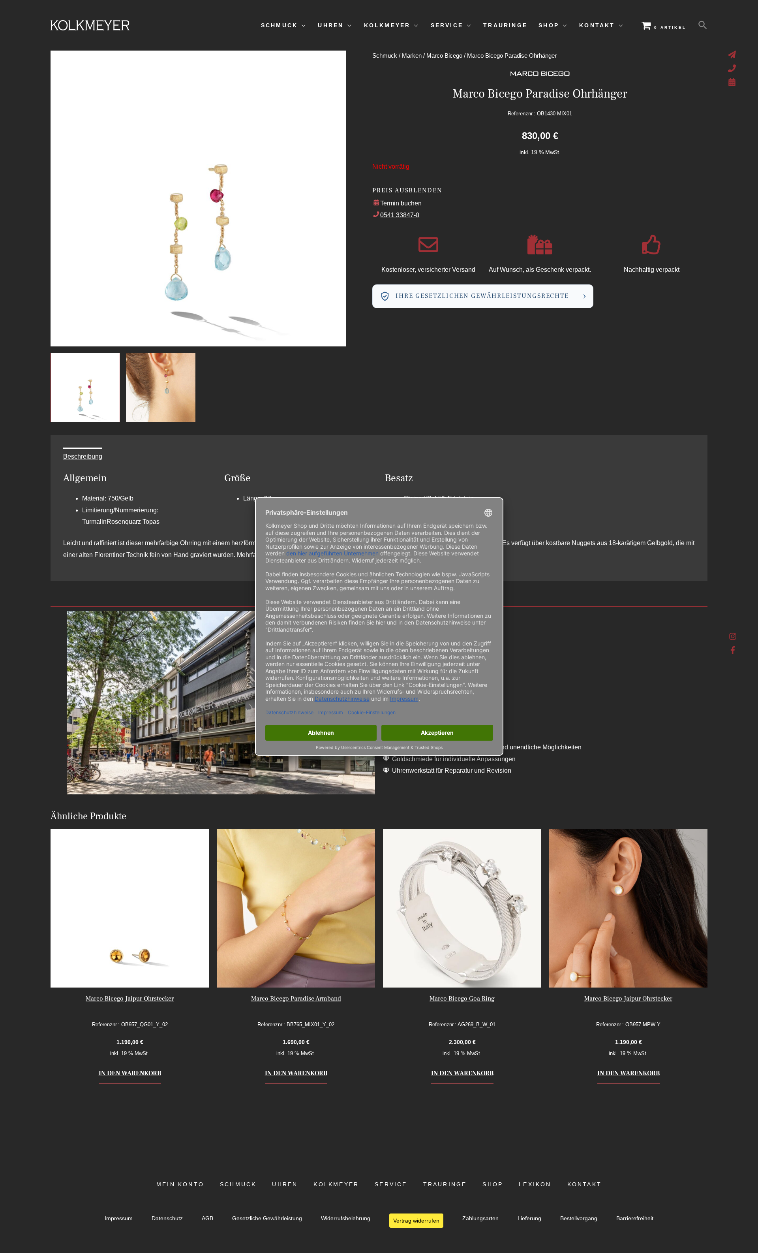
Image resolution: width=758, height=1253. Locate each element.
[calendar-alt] (733, 82)
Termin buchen (401, 203)
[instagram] (733, 638)
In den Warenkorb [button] (130, 1073)
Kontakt (584, 1184)
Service (391, 1184)
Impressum (119, 1218)
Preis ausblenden (407, 190)
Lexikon (535, 1184)
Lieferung (529, 1218)
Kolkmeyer (336, 1184)
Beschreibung (82, 456)
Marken (412, 56)
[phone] (733, 68)
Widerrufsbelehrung (345, 1218)
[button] (702, 25)
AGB (207, 1218)
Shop (492, 1184)
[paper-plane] (733, 54)
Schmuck (384, 56)
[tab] (82, 457)
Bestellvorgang (578, 1218)
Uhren (285, 1184)
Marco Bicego (444, 56)
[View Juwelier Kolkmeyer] (160, 387)
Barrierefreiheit (634, 1218)
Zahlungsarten (480, 1218)
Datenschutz (167, 1218)
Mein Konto (180, 1184)
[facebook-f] (733, 650)
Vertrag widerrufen (416, 1220)
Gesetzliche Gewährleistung (267, 1218)
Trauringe (445, 1184)
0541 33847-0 (399, 215)
